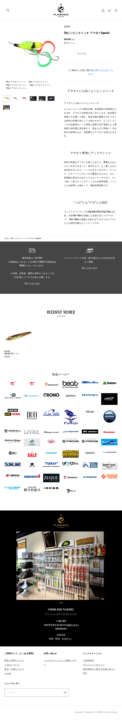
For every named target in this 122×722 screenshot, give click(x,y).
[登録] (65, 692)
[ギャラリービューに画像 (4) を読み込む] (33, 98)
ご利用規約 (88, 660)
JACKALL (67, 26)
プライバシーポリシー (94, 664)
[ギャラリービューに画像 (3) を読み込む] (24, 98)
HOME (6, 238)
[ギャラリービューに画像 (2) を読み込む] (15, 98)
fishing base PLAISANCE (94, 712)
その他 (7, 673)
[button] (8, 10)
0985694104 (61, 628)
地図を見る (72, 624)
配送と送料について (14, 660)
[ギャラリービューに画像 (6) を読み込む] (51, 98)
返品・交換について (14, 668)
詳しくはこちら (32, 283)
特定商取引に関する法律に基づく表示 (99, 670)
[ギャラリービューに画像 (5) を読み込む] (42, 98)
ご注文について (12, 664)
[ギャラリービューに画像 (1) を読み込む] (6, 98)
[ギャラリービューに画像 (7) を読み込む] (6, 107)
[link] (61, 566)
